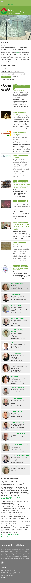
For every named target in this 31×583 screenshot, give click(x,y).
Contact (3, 568)
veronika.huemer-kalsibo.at (20, 288)
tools (17, 52)
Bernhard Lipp (16, 398)
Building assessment (7, 74)
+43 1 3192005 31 (16, 460)
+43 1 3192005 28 (16, 381)
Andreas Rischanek (19, 433)
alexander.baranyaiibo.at (19, 299)
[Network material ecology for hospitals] (6, 269)
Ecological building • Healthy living (12, 545)
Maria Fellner (17, 365)
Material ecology (6, 76)
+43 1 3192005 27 (16, 470)
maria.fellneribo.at (17, 372)
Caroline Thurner (18, 467)
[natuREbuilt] (6, 133)
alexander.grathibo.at (18, 391)
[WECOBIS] (6, 246)
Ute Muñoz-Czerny (18, 411)
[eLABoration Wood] (6, 87)
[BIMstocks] (6, 156)
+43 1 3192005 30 (16, 449)
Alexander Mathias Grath (17, 387)
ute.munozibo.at (17, 416)
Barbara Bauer (16, 305)
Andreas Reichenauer (18, 422)
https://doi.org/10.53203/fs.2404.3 (10, 534)
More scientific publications (8, 537)
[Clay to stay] (6, 115)
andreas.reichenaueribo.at (19, 427)
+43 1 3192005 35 (16, 346)
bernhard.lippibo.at (17, 407)
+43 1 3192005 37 (16, 426)
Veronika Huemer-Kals (18, 283)
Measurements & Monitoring (9, 79)
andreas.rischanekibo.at (19, 437)
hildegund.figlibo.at (18, 383)
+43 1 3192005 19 (16, 415)
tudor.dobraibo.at (17, 348)
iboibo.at (3, 577)
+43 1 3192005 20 (16, 287)
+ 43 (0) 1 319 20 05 (10, 574)
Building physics (19, 74)
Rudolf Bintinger (18, 318)
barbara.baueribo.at (18, 314)
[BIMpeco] (6, 204)
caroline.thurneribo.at (18, 472)
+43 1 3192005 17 (16, 323)
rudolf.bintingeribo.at (18, 325)
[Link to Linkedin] (2, 563)
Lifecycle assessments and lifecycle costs (12, 71)
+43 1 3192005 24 (16, 298)
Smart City (15, 76)
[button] (14, 88)
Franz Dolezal (16, 353)
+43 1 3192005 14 (16, 336)
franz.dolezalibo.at (17, 360)
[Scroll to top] (28, 580)
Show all (4, 68)
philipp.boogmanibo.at (18, 338)
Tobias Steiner (20, 455)
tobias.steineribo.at (17, 462)
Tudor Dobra (15, 343)
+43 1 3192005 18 (16, 312)
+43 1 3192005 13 (16, 370)
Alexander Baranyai (17, 294)
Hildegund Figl (16, 376)
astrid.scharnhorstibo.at (19, 451)
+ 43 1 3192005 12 (16, 405)
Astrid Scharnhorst (19, 444)
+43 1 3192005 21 (16, 359)
